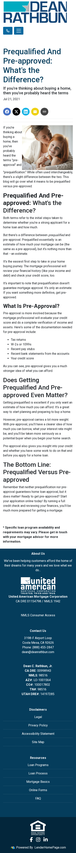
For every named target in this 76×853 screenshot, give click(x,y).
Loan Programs (38, 765)
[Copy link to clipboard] (44, 112)
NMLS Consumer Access (38, 615)
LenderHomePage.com (50, 847)
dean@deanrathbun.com (38, 652)
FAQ (38, 798)
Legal (38, 717)
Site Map (38, 742)
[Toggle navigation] (18, 31)
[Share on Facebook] (7, 112)
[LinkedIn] (45, 839)
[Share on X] (16, 112)
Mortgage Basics (38, 782)
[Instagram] (38, 839)
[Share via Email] (35, 112)
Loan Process (38, 773)
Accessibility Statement (38, 734)
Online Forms (38, 790)
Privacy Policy (38, 725)
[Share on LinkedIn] (26, 112)
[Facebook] (31, 839)
